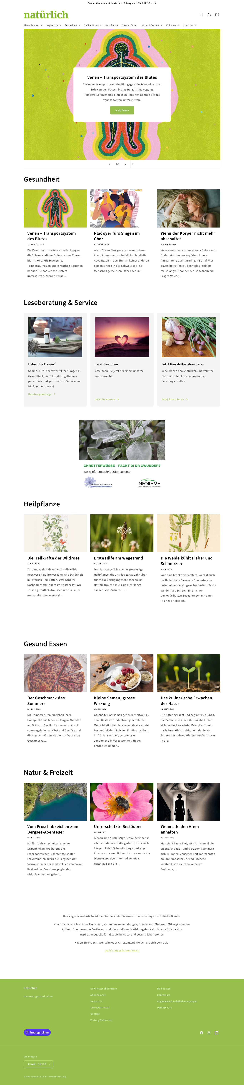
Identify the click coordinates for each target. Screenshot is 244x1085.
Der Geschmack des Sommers (46, 700)
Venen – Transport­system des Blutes (51, 236)
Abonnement (98, 995)
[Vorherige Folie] (110, 164)
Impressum (163, 995)
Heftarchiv (96, 1001)
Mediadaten (164, 989)
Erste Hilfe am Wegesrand (118, 558)
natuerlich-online (39, 1076)
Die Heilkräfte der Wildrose (53, 558)
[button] (33, 25)
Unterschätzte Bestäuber (118, 826)
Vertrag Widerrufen (101, 1020)
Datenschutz (164, 1008)
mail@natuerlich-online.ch (122, 950)
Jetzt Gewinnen (105, 399)
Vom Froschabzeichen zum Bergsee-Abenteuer (52, 829)
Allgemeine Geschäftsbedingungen (177, 1001)
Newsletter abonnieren (103, 989)
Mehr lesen (122, 113)
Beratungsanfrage (40, 394)
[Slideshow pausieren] (134, 164)
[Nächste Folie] (125, 164)
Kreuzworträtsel (99, 1008)
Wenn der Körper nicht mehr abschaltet (188, 236)
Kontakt (95, 1014)
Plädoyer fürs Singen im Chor (117, 236)
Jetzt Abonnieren (173, 399)
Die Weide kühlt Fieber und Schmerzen (187, 560)
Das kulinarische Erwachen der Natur (186, 700)
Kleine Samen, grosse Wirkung (114, 700)
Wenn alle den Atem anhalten (180, 829)
